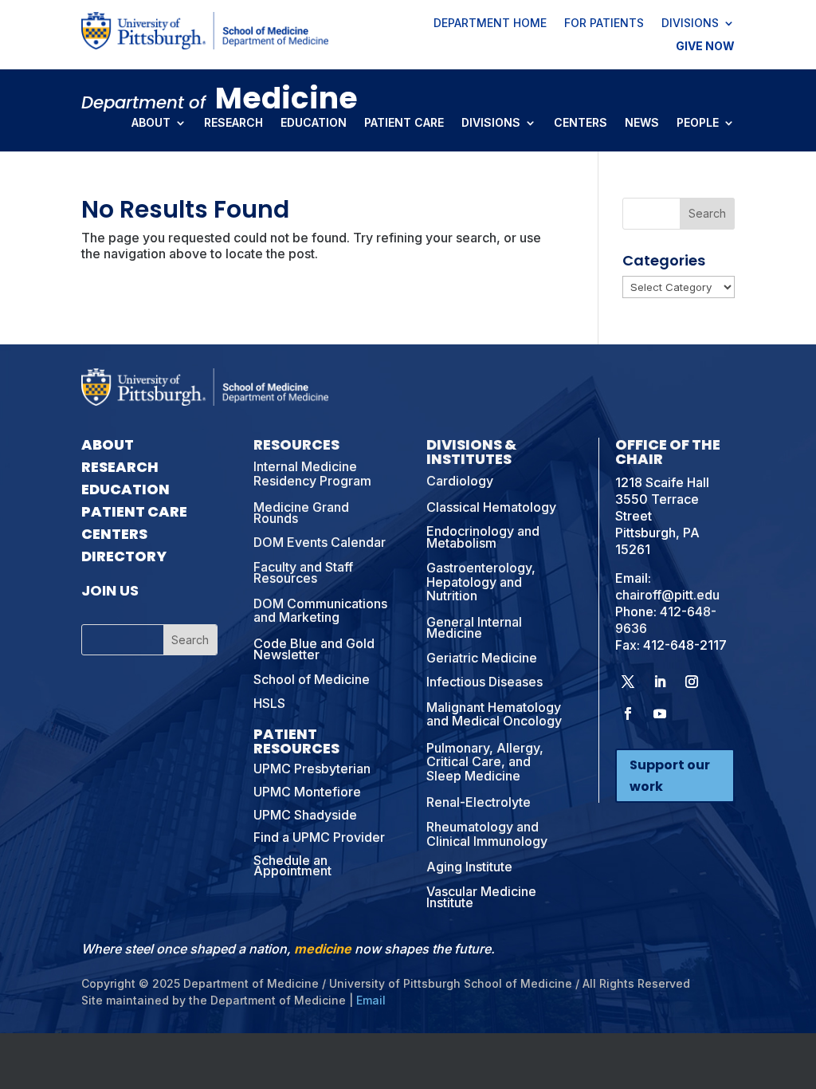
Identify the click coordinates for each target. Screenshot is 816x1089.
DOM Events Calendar (319, 542)
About (151, 123)
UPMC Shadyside (305, 815)
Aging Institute (469, 867)
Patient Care (404, 123)
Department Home (490, 23)
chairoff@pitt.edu (667, 595)
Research (233, 123)
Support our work (670, 776)
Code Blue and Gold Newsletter (314, 648)
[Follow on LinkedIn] (660, 681)
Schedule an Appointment (292, 865)
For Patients (604, 23)
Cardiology (459, 481)
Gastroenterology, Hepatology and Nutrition (481, 581)
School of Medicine (311, 679)
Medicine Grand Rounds (301, 512)
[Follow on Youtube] (660, 713)
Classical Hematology (491, 507)
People (698, 123)
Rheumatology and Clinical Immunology (486, 834)
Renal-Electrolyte (478, 802)
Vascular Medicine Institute (481, 896)
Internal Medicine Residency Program (312, 473)
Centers (580, 123)
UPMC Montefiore (307, 792)
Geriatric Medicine (481, 658)
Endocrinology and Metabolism (482, 536)
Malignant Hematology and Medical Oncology (494, 714)
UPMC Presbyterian (312, 768)
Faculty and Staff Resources (303, 572)
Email (371, 1000)
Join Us (110, 590)
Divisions (690, 23)
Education (313, 123)
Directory (124, 556)
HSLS (269, 703)
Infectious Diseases (484, 682)
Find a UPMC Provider (319, 837)
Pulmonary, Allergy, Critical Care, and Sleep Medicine (484, 762)
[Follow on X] (628, 681)
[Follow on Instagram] (691, 681)
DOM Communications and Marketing (320, 611)
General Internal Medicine (474, 627)
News (642, 123)
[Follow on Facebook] (628, 713)
